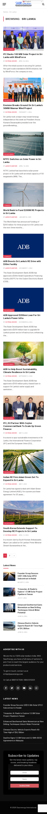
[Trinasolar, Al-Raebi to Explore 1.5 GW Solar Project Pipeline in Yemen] (9, 592)
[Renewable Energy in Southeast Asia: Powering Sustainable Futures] (23, 4)
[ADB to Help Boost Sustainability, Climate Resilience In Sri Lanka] (23, 354)
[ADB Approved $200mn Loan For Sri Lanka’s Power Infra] (23, 300)
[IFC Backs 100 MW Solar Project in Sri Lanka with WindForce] (23, 39)
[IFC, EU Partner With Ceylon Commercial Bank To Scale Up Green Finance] (23, 408)
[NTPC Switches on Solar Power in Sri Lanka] (23, 144)
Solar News (8, 49)
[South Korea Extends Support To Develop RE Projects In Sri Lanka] (23, 513)
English (28, 1)
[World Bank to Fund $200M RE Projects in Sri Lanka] (23, 195)
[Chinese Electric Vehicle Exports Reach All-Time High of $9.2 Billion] (9, 626)
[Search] (43, 4)
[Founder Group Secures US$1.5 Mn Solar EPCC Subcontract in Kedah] (9, 576)
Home (5, 12)
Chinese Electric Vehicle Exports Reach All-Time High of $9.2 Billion (30, 625)
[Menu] (4, 4)
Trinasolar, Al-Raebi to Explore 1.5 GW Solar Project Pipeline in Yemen (30, 591)
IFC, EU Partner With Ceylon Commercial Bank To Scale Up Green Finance (22, 426)
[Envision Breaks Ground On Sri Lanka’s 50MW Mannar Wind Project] (23, 90)
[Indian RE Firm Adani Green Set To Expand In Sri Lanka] (23, 462)
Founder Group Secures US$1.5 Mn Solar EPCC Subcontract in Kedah (28, 576)
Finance (7, 205)
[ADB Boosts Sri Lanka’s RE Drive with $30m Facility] (23, 246)
